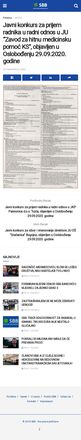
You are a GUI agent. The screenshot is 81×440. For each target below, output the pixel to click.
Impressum (46, 401)
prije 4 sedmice (31, 310)
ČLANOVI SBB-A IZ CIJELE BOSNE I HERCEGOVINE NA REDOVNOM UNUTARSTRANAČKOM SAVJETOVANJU (47, 359)
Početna (7, 17)
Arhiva (18, 17)
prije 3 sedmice (31, 276)
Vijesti (23, 396)
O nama (35, 396)
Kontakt (31, 401)
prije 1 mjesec (31, 331)
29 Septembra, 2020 (14, 69)
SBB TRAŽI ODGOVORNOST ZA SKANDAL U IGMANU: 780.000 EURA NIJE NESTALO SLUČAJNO (48, 321)
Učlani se (65, 396)
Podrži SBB (50, 396)
